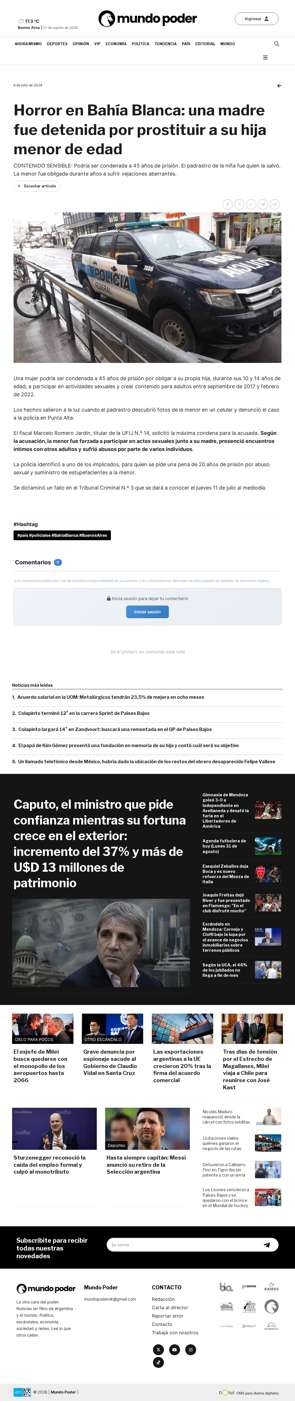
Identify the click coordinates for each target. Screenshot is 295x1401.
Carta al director (170, 1307)
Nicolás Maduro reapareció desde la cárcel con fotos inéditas (226, 1116)
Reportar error (167, 1316)
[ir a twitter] (158, 1349)
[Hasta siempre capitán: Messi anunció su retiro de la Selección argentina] (147, 1129)
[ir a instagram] (190, 1349)
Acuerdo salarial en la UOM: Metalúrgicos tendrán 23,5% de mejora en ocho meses (110, 697)
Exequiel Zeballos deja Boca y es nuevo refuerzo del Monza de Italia (226, 874)
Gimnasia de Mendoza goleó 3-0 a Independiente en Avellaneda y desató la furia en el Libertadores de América (226, 810)
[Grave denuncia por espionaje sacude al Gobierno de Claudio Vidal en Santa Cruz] (112, 1029)
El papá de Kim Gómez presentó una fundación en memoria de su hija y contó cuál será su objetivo (128, 745)
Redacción (163, 1299)
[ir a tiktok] (158, 1362)
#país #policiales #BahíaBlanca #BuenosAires (62, 535)
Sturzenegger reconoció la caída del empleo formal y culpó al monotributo (50, 1164)
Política (140, 44)
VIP (97, 44)
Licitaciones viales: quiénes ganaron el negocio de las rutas (222, 1143)
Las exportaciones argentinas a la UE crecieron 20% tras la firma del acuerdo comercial (182, 1066)
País (186, 44)
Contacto (162, 1324)
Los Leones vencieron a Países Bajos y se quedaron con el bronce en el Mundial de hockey (226, 1197)
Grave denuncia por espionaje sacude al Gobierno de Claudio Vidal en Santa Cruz (110, 1062)
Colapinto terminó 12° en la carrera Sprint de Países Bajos (84, 713)
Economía (116, 44)
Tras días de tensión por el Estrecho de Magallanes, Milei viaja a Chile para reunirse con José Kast (250, 1069)
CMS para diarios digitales (258, 1393)
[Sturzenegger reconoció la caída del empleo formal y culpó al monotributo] (54, 1129)
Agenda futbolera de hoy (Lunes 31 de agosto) (224, 846)
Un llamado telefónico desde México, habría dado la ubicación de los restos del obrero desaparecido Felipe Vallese (146, 761)
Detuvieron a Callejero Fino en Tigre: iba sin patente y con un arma (224, 1169)
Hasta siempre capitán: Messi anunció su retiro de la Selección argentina (146, 1164)
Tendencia (165, 44)
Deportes (57, 44)
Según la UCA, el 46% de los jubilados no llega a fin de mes (225, 970)
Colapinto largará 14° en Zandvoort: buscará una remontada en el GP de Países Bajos (115, 729)
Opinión (81, 44)
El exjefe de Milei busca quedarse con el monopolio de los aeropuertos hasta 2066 (40, 1066)
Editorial (205, 44)
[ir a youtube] (174, 1349)
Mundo (227, 44)
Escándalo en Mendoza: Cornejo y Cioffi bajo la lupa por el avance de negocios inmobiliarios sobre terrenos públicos (225, 937)
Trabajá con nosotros (175, 1332)
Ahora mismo (28, 44)
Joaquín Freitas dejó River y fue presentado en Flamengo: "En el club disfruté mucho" (226, 902)
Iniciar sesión (147, 611)
